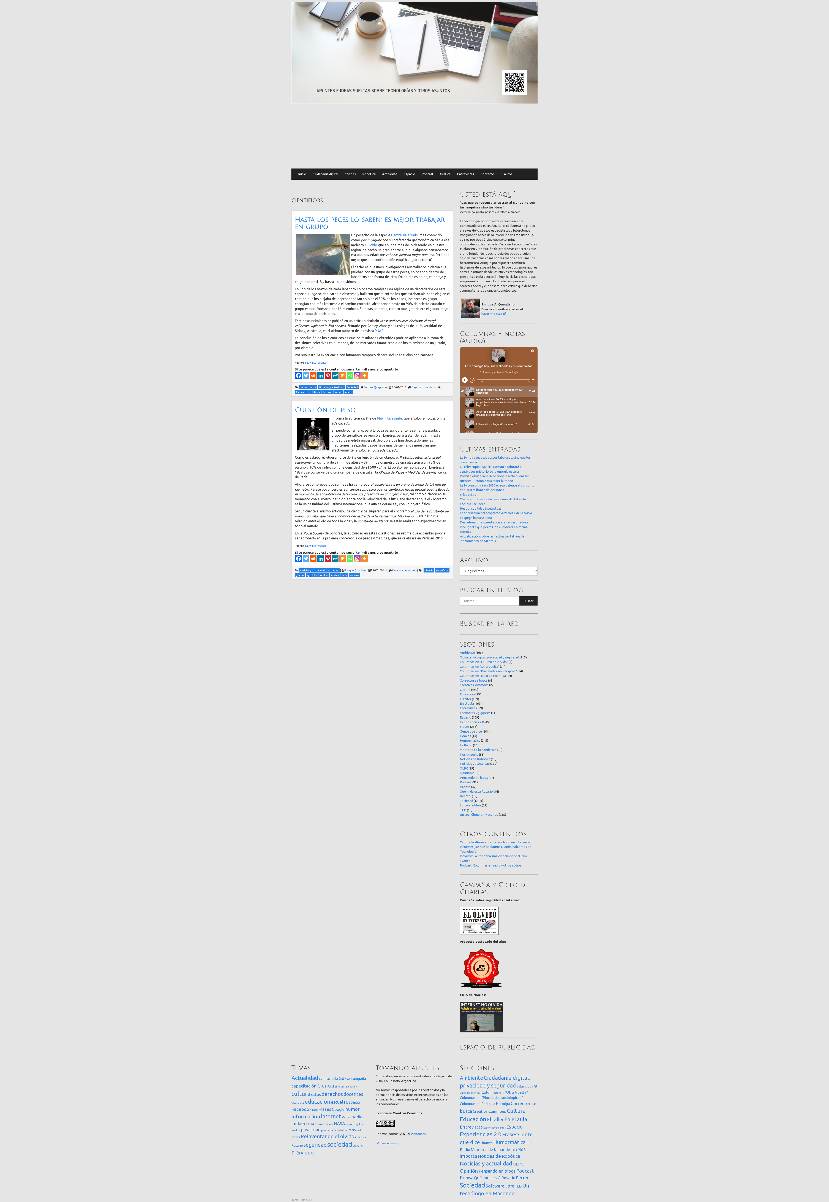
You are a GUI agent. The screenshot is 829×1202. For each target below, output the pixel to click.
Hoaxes (465, 736)
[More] (364, 375)
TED (463, 810)
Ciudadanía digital (325, 174)
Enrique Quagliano (375, 387)
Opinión (466, 773)
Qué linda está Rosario (476, 791)
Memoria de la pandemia (478, 750)
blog (348, 1079)
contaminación (348, 1086)
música (329, 1124)
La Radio (466, 745)
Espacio (409, 174)
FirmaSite (306, 1199)
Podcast (466, 782)
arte (328, 1079)
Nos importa (469, 754)
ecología (297, 1102)
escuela (338, 1102)
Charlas (350, 174)
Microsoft (317, 1124)
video (307, 1153)
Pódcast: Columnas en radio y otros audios (490, 865)
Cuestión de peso (325, 410)
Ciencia (325, 1086)
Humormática (470, 740)
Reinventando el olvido (327, 1136)
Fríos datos (468, 494)
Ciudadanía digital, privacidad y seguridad (489, 657)
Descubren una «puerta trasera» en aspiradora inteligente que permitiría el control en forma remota (494, 526)
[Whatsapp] (350, 375)
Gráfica (445, 174)
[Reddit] (313, 375)
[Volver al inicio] (387, 1143)
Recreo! (465, 796)
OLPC (464, 768)
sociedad (339, 1144)
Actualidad (304, 1078)
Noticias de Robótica (475, 759)
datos (316, 1094)
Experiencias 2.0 (472, 722)
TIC (361, 1146)
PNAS (379, 331)
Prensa (465, 787)
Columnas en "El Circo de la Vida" (484, 662)
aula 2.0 (337, 1078)
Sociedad (466, 801)
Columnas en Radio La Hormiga (483, 675)
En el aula (467, 703)
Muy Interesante (316, 362)
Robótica (369, 174)
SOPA (356, 1146)
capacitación (304, 1085)
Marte (346, 1117)
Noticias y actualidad (475, 763)
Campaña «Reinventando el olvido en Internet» (495, 842)
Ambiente (389, 174)
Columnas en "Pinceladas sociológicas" (488, 671)
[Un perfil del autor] (493, 313)
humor (352, 1109)
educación (317, 1102)
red (358, 1130)
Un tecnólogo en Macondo (479, 814)
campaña (358, 1078)
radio (352, 1130)
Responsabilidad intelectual (480, 508)
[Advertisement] (414, 136)
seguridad (315, 1145)
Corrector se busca (473, 680)
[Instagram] (357, 375)
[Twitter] (306, 375)
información (305, 1116)
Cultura (465, 690)
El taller (465, 699)
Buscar (528, 601)
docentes (353, 1094)
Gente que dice (471, 731)
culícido (371, 245)
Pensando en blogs (474, 777)
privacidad (311, 1129)
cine (337, 1086)
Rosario (297, 1145)
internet (331, 1116)
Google (338, 1109)
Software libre (470, 805)
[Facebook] (298, 375)
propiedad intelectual (334, 1130)
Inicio (302, 174)
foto (315, 1109)
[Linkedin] (320, 375)
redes (295, 1137)
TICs (295, 1152)
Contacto (487, 174)
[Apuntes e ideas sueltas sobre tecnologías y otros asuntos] (414, 52)
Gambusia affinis (404, 235)
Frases (465, 726)
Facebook (301, 1109)
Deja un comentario (424, 387)
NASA (339, 1123)
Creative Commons (474, 685)
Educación (467, 694)
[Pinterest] (328, 375)
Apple (322, 1079)
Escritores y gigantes (475, 713)
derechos (332, 1094)
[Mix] (342, 375)
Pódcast (427, 174)
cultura (300, 1093)
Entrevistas (465, 174)
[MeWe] (335, 375)
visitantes (418, 1134)
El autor (506, 174)
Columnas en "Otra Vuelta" (479, 666)
